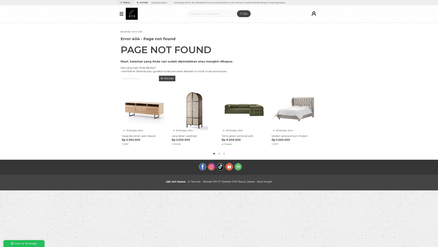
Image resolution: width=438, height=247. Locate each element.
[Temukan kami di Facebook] (202, 167)
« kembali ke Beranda (133, 71)
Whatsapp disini (134, 130)
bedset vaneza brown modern (290, 136)
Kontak (143, 2)
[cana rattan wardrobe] (194, 109)
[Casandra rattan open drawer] (144, 109)
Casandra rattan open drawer (139, 136)
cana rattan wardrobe (184, 136)
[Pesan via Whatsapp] (125, 90)
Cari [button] (244, 13)
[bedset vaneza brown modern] (294, 109)
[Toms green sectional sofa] (244, 109)
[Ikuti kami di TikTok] (220, 167)
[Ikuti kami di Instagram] (211, 167)
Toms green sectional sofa (237, 136)
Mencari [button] (168, 78)
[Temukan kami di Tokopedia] (238, 167)
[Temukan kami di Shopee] (229, 167)
